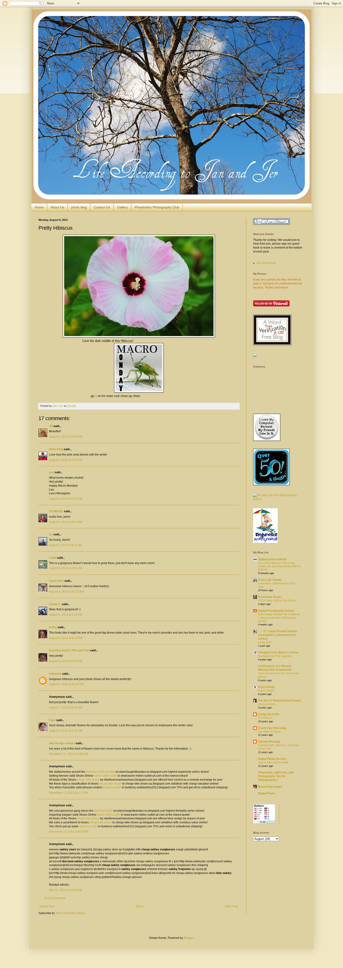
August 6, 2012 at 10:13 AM (66, 591)
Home (39, 207)
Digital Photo (266, 793)
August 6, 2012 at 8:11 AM (65, 545)
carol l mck (56, 580)
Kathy (53, 627)
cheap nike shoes (88, 779)
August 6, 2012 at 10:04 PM (66, 684)
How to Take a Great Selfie (273, 762)
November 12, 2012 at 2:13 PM (68, 792)
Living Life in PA (268, 714)
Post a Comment (54, 898)
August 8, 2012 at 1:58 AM (65, 730)
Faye (52, 720)
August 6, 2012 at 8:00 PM (65, 661)
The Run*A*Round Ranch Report (279, 700)
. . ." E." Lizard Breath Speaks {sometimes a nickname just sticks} (277, 635)
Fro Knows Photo (269, 597)
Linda (52, 557)
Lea (51, 472)
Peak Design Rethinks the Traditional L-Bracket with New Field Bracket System (279, 618)
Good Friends (266, 690)
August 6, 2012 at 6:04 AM (65, 436)
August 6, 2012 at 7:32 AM (65, 498)
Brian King (56, 449)
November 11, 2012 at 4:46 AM (68, 754)
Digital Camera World (272, 559)
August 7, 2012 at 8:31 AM (65, 707)
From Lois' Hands (269, 580)
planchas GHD (103, 810)
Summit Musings (269, 741)
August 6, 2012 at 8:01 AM (65, 522)
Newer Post (47, 906)
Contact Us (102, 207)
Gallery (122, 207)
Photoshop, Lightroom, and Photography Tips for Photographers (276, 776)
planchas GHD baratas (100, 771)
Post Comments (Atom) (70, 913)
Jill (51, 426)
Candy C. (55, 604)
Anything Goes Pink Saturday (274, 656)
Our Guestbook (266, 263)
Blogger (188, 938)
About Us (57, 207)
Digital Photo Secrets (272, 759)
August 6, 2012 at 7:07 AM (65, 460)
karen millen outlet (105, 775)
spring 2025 (264, 642)
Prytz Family (266, 687)
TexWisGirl (56, 511)
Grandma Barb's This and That (69, 650)
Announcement (266, 704)
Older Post (231, 906)
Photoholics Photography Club (157, 207)
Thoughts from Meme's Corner (278, 652)
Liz (51, 534)
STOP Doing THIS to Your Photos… (278, 600)
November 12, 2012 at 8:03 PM (68, 831)
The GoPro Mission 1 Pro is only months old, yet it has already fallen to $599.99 (279, 566)
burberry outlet (112, 787)
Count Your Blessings (272, 728)
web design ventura (62, 743)
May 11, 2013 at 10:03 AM (65, 890)
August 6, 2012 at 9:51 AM (65, 568)
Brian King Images (270, 786)
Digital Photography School (276, 610)
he (96, 396)
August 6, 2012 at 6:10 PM (65, 638)
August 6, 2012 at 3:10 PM (65, 614)
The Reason (265, 717)
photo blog (79, 207)
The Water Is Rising (269, 731)
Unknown (55, 673)
